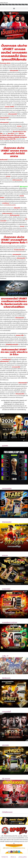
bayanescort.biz (14, 400)
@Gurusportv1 (23, 186)
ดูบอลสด (5, 446)
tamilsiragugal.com (9, 404)
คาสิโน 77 (5, 656)
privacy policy (22, 857)
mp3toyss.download (6, 406)
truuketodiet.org (21, 409)
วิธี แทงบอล (6, 779)
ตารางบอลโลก (6, 488)
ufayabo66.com (8, 402)
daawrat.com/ (23, 400)
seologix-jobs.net (19, 404)
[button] (14, 8)
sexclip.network (5, 400)
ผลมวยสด (5, 745)
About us (13, 857)
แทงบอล (5, 555)
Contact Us (5, 857)
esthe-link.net (21, 408)
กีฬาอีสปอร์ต (6, 678)
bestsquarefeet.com (18, 402)
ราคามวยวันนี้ (6, 711)
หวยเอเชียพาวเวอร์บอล (9, 622)
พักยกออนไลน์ (6, 522)
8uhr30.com (13, 409)
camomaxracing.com (18, 406)
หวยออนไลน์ (6, 589)
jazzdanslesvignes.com (10, 408)
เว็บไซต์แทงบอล (7, 812)
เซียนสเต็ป (15, 132)
